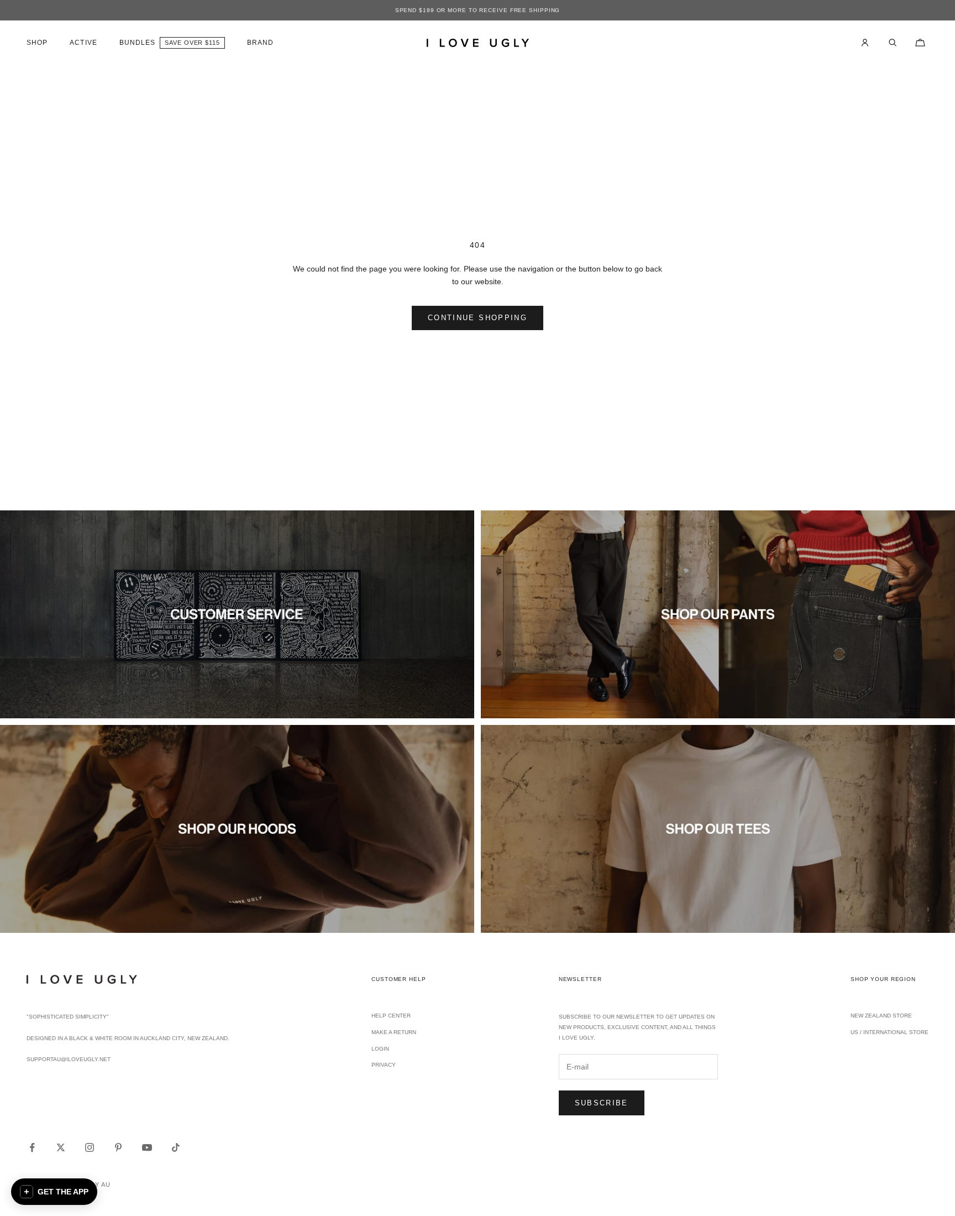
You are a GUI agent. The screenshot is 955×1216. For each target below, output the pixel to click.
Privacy (383, 1065)
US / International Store (889, 1032)
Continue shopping (477, 318)
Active (83, 42)
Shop (37, 42)
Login (380, 1049)
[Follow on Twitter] (60, 1147)
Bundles (137, 42)
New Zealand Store (881, 1016)
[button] (54, 1191)
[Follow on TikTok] (175, 1147)
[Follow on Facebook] (32, 1147)
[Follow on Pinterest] (118, 1147)
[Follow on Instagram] (89, 1147)
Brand (260, 42)
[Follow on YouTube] (147, 1147)
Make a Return (393, 1032)
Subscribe (601, 1103)
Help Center (391, 1016)
